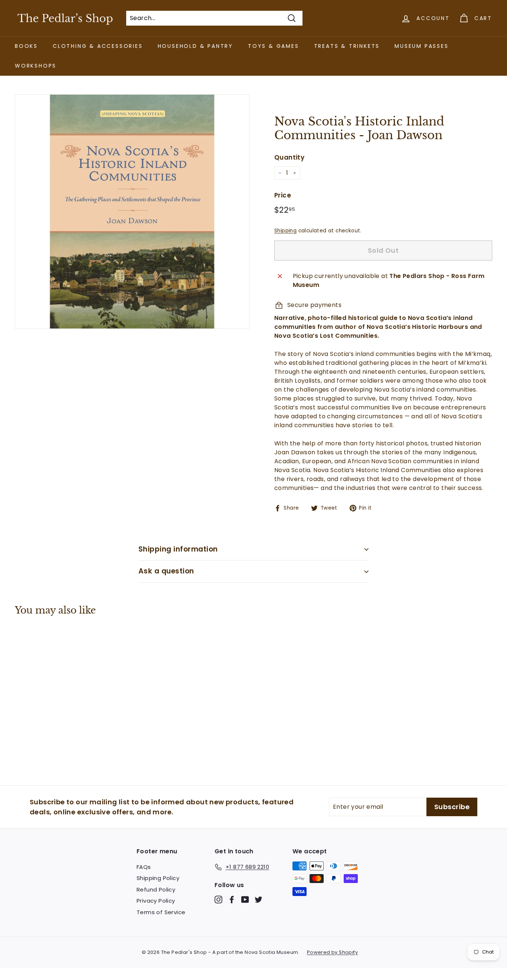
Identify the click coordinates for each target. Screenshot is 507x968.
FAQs (144, 867)
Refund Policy (156, 889)
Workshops (35, 65)
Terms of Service (161, 912)
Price (282, 195)
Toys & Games (273, 46)
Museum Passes (421, 46)
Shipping (285, 230)
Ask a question (166, 571)
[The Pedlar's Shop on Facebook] (232, 899)
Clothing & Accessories (98, 46)
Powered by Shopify (332, 952)
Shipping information (178, 549)
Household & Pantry (195, 46)
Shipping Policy (158, 878)
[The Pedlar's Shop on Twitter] (258, 899)
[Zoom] (132, 211)
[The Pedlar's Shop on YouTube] (245, 899)
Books (26, 46)
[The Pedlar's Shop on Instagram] (218, 899)
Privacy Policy (156, 901)
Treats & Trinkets (347, 46)
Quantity (289, 157)
